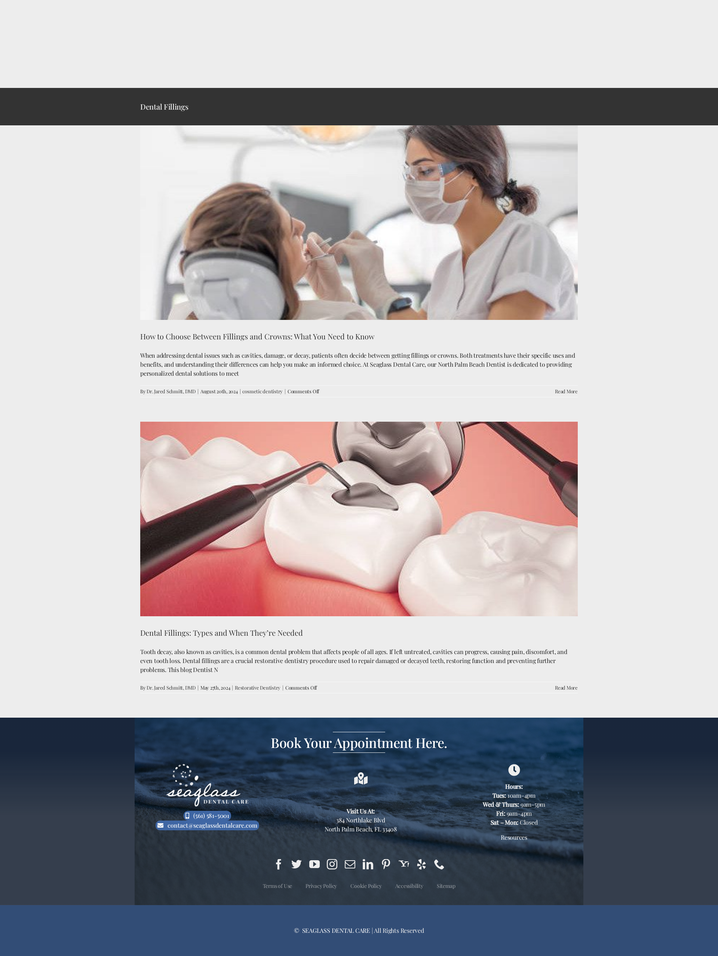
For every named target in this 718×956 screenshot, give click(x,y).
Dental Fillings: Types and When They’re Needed (221, 632)
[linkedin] (368, 864)
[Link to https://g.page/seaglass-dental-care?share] (514, 770)
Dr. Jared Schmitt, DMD (171, 391)
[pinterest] (386, 864)
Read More (566, 391)
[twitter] (296, 864)
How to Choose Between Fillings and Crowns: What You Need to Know (257, 336)
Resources (514, 837)
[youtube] (314, 864)
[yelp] (421, 864)
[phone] (439, 864)
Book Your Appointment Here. (359, 742)
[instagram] (332, 864)
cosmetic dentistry (262, 391)
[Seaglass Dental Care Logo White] (207, 766)
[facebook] (278, 864)
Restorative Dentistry (257, 687)
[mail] (350, 864)
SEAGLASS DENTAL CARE (335, 930)
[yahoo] (404, 864)
